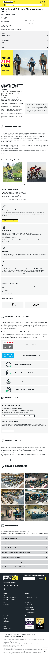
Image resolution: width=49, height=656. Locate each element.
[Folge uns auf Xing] (18, 585)
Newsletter (5, 625)
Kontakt (5, 623)
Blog (4, 602)
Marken (4, 600)
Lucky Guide (5, 620)
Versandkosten (21, 639)
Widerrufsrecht (28, 600)
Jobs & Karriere (6, 621)
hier (23, 255)
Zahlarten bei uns (28, 604)
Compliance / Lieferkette (10, 636)
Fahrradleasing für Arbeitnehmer (9, 597)
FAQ (3, 47)
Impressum (10, 634)
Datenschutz (23, 634)
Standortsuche (6, 630)
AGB (6, 634)
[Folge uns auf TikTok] (4, 589)
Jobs (3, 42)
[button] (4, 5)
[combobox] (24, 5)
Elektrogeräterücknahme (30, 612)
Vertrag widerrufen (19, 636)
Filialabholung (28, 602)
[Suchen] (41, 5)
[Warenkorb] (45, 2)
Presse (4, 626)
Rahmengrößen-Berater (7, 595)
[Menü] (47, 648)
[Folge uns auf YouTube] (11, 585)
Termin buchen (5, 40)
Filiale (3, 33)
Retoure (26, 599)
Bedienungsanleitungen (29, 609)
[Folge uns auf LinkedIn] (14, 585)
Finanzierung (27, 605)
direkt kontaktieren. (6, 241)
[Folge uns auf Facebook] (4, 585)
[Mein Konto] (42, 2)
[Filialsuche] (40, 2)
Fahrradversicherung (29, 607)
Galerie (3, 45)
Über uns (5, 618)
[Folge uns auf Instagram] (8, 585)
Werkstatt (4, 38)
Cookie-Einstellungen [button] (31, 634)
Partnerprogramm (7, 628)
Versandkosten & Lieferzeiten (31, 597)
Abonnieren (41, 578)
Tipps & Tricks (28, 610)
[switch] (45, 651)
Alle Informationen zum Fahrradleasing (9, 237)
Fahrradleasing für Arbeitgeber (9, 599)
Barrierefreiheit (17, 634)
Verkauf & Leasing (6, 35)
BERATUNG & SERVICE (30, 533)
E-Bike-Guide (5, 604)
